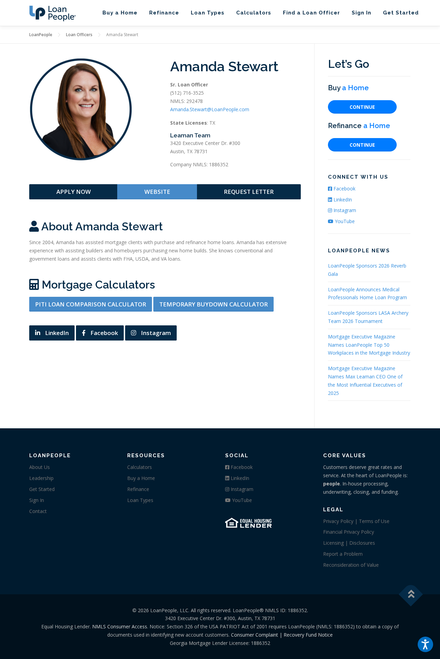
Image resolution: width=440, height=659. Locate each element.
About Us (39, 467)
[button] (425, 644)
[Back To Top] (411, 594)
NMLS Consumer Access (119, 626)
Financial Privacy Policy (348, 532)
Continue (362, 107)
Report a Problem (343, 554)
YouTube (344, 221)
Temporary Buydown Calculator (213, 304)
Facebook (103, 333)
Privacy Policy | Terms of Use (356, 521)
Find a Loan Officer (311, 13)
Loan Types (207, 13)
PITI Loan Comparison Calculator (90, 304)
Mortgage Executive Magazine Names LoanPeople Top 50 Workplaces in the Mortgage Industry (369, 344)
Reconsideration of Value (351, 565)
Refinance (164, 13)
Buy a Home (120, 13)
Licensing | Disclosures (349, 543)
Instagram (155, 333)
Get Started (401, 13)
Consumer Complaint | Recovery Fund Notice (282, 634)
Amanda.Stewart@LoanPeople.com (209, 109)
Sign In (361, 13)
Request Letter (249, 192)
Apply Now (73, 192)
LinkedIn (56, 333)
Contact (38, 511)
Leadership (41, 478)
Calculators (253, 13)
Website (157, 192)
